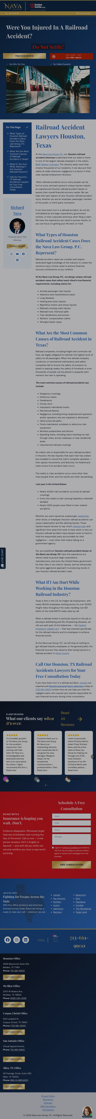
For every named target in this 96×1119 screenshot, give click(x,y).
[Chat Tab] (48, 559)
